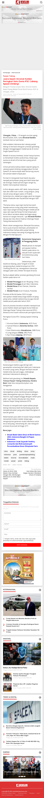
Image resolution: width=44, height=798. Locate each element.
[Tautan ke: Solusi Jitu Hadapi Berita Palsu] (22, 654)
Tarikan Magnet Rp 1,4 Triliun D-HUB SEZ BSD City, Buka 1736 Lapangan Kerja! (23, 742)
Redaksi (31, 793)
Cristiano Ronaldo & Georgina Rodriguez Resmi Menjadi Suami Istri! (22, 625)
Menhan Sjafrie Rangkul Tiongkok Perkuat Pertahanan (24, 674)
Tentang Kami (22, 793)
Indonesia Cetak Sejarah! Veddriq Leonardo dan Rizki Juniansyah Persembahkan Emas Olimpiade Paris (22, 443)
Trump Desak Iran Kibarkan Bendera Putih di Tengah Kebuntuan (21, 619)
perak (20, 461)
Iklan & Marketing (7, 795)
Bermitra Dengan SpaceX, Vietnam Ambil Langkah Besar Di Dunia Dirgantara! (23, 727)
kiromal (13, 458)
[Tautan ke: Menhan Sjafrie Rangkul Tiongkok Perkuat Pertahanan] (7, 677)
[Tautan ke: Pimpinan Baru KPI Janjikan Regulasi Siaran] (7, 687)
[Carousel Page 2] (22, 776)
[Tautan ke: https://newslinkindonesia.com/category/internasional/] (40, 590)
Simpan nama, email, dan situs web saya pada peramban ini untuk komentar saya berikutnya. (19, 539)
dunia (26, 451)
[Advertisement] (22, 47)
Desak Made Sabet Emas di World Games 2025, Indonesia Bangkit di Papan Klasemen (23, 437)
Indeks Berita (19, 795)
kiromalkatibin (23, 458)
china (6, 451)
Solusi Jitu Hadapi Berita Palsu (15, 668)
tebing (27, 461)
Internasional (6, 95)
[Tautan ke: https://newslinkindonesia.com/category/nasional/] (40, 639)
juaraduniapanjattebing (27, 455)
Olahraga (13, 95)
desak (12, 451)
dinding (19, 451)
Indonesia (7, 455)
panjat (13, 461)
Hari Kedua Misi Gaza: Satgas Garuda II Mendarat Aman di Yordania (32, 472)
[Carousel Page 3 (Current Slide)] (24, 776)
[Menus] (3, 2)
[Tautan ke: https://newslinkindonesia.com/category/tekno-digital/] (40, 697)
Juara (15, 455)
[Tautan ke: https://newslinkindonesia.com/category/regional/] (40, 752)
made (33, 458)
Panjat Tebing (9, 76)
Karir (38, 793)
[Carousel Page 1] (20, 776)
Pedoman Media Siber (9, 793)
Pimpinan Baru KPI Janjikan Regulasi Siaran (25, 685)
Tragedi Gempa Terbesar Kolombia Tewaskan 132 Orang (22, 631)
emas (32, 451)
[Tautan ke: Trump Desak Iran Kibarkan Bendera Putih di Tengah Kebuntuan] (22, 604)
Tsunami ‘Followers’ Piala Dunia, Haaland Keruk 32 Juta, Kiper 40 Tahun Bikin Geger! (23, 734)
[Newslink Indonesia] (22, 2)
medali (6, 461)
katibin (6, 458)
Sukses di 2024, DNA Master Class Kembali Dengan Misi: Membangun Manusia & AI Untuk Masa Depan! (11, 473)
